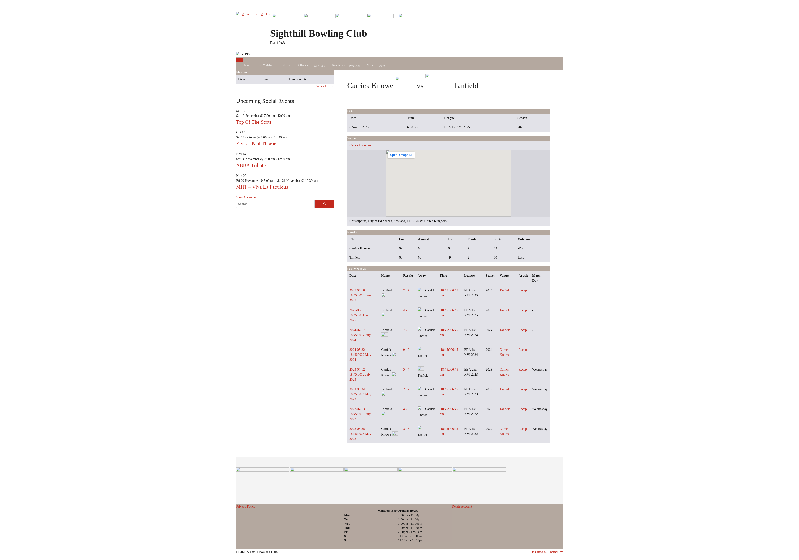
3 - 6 (406, 429)
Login (381, 65)
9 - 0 (406, 349)
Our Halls (319, 65)
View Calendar (246, 197)
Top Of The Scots (254, 122)
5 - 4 (406, 369)
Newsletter (338, 65)
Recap (523, 290)
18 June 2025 (360, 295)
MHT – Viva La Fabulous (262, 187)
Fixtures (285, 65)
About (370, 65)
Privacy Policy (245, 506)
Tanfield (505, 290)
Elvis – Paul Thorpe (256, 143)
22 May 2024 (360, 354)
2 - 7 (406, 290)
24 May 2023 (360, 394)
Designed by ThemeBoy (547, 552)
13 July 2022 (360, 414)
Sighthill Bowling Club (318, 33)
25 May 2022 (360, 434)
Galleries (302, 65)
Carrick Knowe (360, 145)
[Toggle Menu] (239, 60)
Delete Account (462, 506)
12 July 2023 (360, 374)
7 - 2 (406, 330)
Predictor (354, 65)
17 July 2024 (360, 335)
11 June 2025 (360, 315)
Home (246, 65)
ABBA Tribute (251, 165)
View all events (325, 86)
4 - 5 (406, 310)
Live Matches (265, 65)
